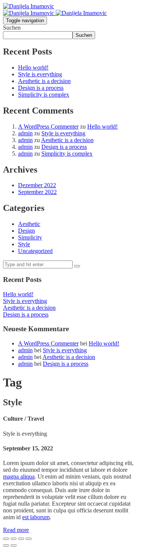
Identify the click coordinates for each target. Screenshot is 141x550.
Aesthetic (29, 224)
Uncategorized (35, 251)
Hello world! (33, 67)
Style (24, 244)
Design (26, 230)
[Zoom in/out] (29, 539)
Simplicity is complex (43, 94)
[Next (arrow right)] (14, 545)
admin (25, 133)
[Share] (14, 539)
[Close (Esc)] (6, 539)
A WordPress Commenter (48, 126)
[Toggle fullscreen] (21, 539)
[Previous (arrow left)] (6, 545)
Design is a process (41, 88)
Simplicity (30, 237)
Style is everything (40, 74)
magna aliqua (19, 476)
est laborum (36, 517)
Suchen (12, 27)
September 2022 (37, 192)
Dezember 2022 (37, 185)
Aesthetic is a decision (44, 81)
